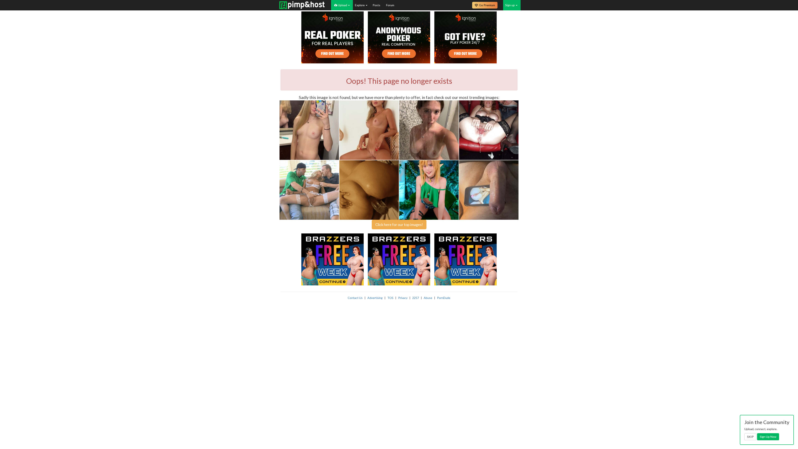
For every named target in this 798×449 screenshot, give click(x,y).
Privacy (403, 298)
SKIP (750, 436)
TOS (390, 298)
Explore (360, 5)
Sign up (510, 5)
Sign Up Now (768, 436)
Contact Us (355, 298)
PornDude (443, 298)
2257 (415, 298)
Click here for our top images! (399, 224)
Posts (377, 5)
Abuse (428, 298)
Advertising (375, 298)
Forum (390, 5)
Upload (342, 5)
